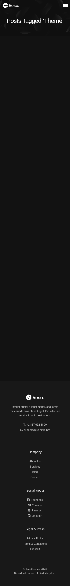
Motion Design (22, 150)
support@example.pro (37, 429)
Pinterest (37, 510)
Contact (35, 477)
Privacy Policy (35, 538)
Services (35, 466)
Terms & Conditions (35, 543)
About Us (35, 461)
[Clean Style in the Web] (35, 272)
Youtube (37, 505)
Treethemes (33, 569)
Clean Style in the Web (28, 297)
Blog (35, 471)
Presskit (35, 549)
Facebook (37, 499)
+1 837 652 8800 (37, 424)
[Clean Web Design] (35, 199)
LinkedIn (37, 515)
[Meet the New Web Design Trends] (35, 61)
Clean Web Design (25, 223)
